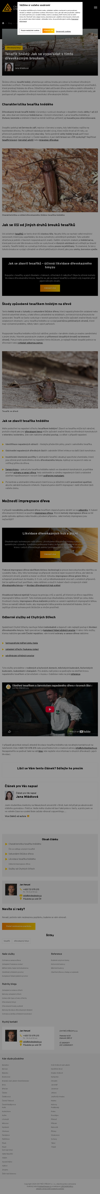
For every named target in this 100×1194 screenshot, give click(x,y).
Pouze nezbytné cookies (30, 31)
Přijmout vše (48, 31)
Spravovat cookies (63, 31)
